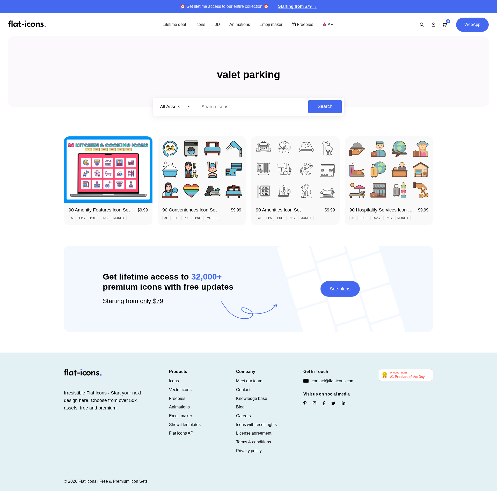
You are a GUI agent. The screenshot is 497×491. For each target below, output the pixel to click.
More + (118, 217)
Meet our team (249, 381)
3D (217, 24)
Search (325, 106)
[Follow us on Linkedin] (343, 403)
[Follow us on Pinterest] (304, 403)
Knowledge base (251, 398)
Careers (243, 416)
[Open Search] (422, 24)
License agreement (253, 433)
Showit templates (185, 424)
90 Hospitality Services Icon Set (382, 209)
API (330, 24)
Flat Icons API (181, 433)
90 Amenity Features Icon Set (99, 209)
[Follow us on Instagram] (314, 403)
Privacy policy (249, 451)
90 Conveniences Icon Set (189, 209)
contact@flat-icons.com (333, 381)
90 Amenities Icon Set (278, 209)
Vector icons (180, 389)
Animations (239, 24)
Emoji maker (270, 24)
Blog (240, 407)
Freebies (304, 24)
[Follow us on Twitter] (333, 403)
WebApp (472, 24)
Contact (243, 389)
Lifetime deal (174, 24)
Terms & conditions (253, 442)
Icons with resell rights (256, 424)
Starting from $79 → (297, 6)
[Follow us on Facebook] (324, 403)
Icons (200, 24)
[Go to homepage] (27, 24)
